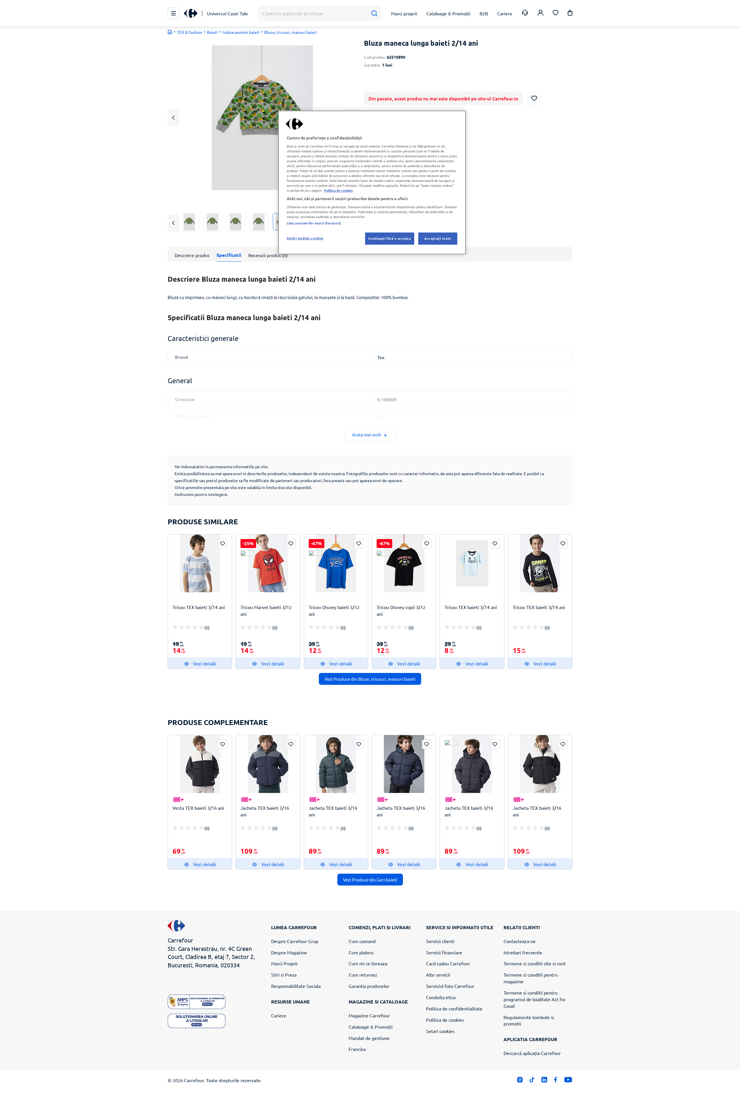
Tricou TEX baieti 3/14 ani (199, 607)
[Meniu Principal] (173, 13)
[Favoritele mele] (555, 13)
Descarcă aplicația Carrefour (532, 1053)
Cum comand (362, 941)
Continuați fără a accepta (389, 238)
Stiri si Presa (284, 974)
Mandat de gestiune (369, 1038)
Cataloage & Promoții (371, 1027)
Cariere (278, 1015)
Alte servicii (438, 974)
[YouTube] (568, 1081)
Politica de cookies (445, 1020)
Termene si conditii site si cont (535, 963)
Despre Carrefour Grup (294, 941)
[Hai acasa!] (170, 31)
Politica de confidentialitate (454, 1008)
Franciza (357, 1049)
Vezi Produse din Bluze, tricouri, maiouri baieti (370, 679)
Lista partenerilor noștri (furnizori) (314, 223)
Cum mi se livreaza (368, 963)
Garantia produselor (369, 986)
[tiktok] (532, 1081)
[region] (372, 182)
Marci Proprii (284, 963)
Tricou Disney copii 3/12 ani (401, 610)
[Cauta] (374, 13)
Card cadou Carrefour (448, 963)
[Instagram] (520, 1081)
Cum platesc (361, 952)
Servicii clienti (440, 941)
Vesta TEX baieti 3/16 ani (198, 808)
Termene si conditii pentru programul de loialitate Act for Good (535, 999)
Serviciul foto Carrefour (450, 986)
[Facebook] (555, 1081)
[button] (570, 13)
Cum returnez (363, 974)
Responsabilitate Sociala (296, 986)
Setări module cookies (305, 238)
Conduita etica (441, 997)
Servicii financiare (444, 952)
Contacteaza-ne (520, 941)
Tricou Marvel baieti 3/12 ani (266, 610)
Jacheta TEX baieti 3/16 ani (264, 811)
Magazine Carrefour (369, 1015)
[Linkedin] (544, 1081)
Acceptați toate (437, 238)
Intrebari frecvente (523, 952)
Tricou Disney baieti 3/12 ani (334, 610)
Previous (173, 117)
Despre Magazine (289, 952)
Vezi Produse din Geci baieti (370, 879)
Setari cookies (440, 1031)
